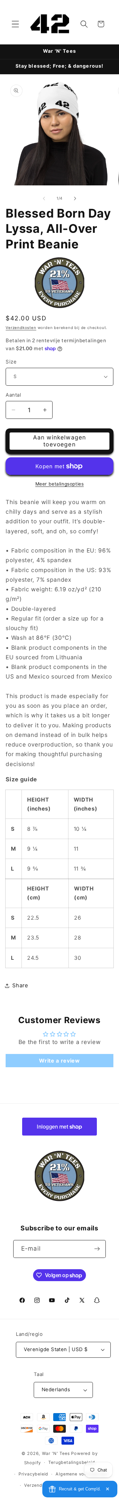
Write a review (59, 1060)
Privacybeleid (33, 1473)
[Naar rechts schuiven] (75, 198)
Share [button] (20, 985)
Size (11, 362)
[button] (15, 24)
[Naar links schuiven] (44, 198)
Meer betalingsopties (59, 484)
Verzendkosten (21, 327)
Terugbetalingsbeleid (71, 1462)
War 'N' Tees (56, 1453)
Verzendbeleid (40, 1485)
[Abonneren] (97, 1249)
